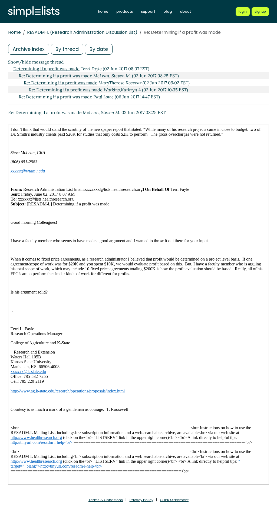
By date (99, 49)
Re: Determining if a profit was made (60, 82)
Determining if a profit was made (46, 68)
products (124, 11)
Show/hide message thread (36, 62)
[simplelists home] (34, 11)
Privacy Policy (141, 499)
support (148, 11)
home (103, 11)
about (185, 11)
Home (14, 32)
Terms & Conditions (105, 499)
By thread (67, 49)
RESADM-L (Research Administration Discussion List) (82, 32)
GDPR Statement (174, 499)
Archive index (29, 49)
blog (167, 11)
